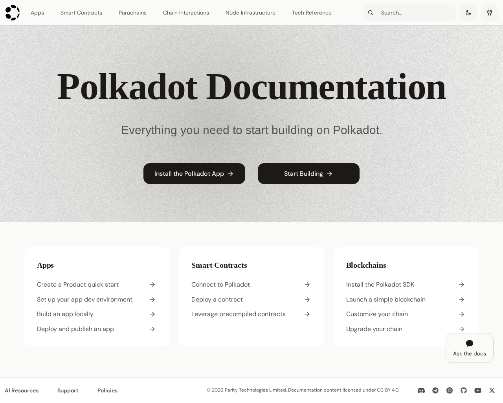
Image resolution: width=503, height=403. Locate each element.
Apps (37, 12)
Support (68, 390)
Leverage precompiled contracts (238, 314)
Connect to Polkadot (220, 284)
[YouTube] (478, 390)
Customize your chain (377, 314)
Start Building (303, 173)
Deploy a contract (217, 299)
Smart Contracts (81, 12)
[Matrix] (449, 390)
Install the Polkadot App (189, 173)
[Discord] (421, 390)
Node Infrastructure (250, 12)
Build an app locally (65, 314)
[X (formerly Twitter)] (492, 390)
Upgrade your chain (374, 329)
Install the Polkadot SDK (380, 284)
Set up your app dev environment (84, 299)
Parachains (133, 12)
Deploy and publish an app (75, 329)
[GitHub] (463, 390)
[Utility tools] (489, 12)
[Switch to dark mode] (468, 12)
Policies (107, 390)
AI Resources (22, 390)
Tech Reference (312, 12)
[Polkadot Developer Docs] (13, 12)
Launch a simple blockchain (386, 299)
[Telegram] (435, 390)
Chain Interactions (186, 12)
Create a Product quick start (78, 284)
